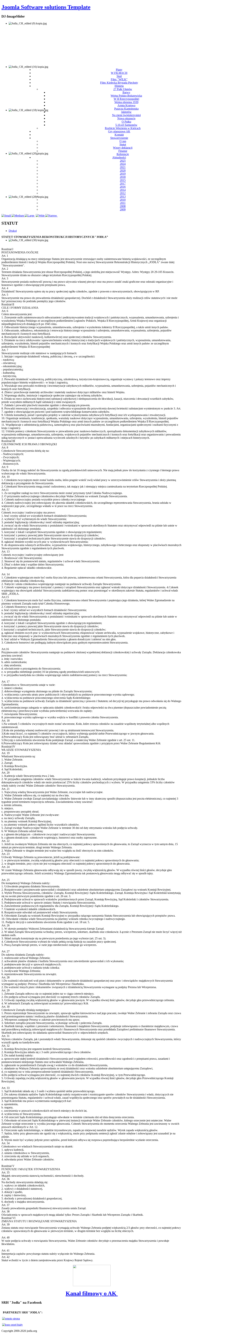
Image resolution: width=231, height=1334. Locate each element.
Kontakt (119, 134)
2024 (123, 163)
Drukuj (13, 230)
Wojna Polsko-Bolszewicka (126, 95)
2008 (123, 206)
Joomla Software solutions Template (45, 7)
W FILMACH (119, 72)
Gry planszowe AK (119, 131)
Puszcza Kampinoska (126, 108)
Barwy (126, 92)
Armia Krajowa (126, 105)
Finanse (122, 150)
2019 (123, 173)
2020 (123, 170)
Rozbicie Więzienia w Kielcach (123, 128)
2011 (123, 202)
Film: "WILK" (119, 79)
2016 (123, 186)
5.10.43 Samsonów (126, 124)
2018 (123, 176)
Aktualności (119, 157)
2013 (123, 196)
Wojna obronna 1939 (126, 102)
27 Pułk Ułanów (122, 89)
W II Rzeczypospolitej (126, 98)
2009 (123, 209)
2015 (123, 180)
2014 (123, 189)
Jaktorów (126, 111)
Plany (119, 69)
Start (119, 76)
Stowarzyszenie (119, 137)
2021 (123, 167)
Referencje (123, 154)
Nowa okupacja (126, 118)
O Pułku (126, 121)
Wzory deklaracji (122, 147)
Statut (122, 144)
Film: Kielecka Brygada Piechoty (119, 82)
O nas (122, 141)
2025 (123, 160)
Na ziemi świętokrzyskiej (126, 115)
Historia (119, 85)
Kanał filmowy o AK (92, 1293)
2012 (123, 193)
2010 (123, 199)
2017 (123, 183)
